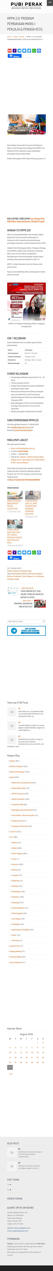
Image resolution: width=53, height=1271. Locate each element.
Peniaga (10, 579)
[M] (12, 712)
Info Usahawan (38, 576)
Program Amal (19, 821)
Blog (15, 37)
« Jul (10, 1074)
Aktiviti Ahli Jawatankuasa (24, 783)
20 (26, 1057)
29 (37, 1062)
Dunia (15, 859)
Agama (16, 842)
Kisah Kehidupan (20, 908)
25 (15, 1062)
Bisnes (17, 848)
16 (43, 1052)
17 (10, 1057)
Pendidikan (18, 924)
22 (37, 1057)
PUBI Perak (26, 5)
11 (15, 1052)
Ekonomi (17, 864)
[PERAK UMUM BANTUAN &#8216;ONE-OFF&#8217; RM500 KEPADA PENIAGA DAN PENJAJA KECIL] (15, 524)
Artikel (22, 37)
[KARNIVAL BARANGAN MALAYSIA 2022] (40, 607)
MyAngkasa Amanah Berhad (24, 810)
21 (32, 1057)
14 (32, 1052)
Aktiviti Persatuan (20, 799)
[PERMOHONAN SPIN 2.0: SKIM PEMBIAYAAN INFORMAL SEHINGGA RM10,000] (33, 495)
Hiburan (16, 870)
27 (26, 1062)
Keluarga (17, 886)
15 (37, 1052)
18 (15, 1057)
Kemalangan (18, 891)
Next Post (27, 601)
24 (10, 1062)
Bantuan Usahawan (14, 576)
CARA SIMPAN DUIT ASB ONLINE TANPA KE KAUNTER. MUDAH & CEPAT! (32, 594)
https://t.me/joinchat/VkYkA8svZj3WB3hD (24, 480)
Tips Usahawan (17, 962)
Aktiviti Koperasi (20, 794)
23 (43, 1057)
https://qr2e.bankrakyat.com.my (23, 448)
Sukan (16, 935)
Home (9, 37)
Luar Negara (18, 919)
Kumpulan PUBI (19, 804)
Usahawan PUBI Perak (22, 826)
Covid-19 (15, 832)
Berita (14, 777)
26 (21, 1062)
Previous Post (27, 588)
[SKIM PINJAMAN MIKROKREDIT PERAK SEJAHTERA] (15, 495)
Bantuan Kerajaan (19, 766)
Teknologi (17, 940)
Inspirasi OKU (16, 946)
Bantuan (24, 574)
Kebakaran (17, 881)
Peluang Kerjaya (18, 957)
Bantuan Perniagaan (20, 571)
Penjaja (16, 579)
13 (26, 1052)
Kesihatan (18, 897)
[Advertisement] (26, 86)
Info (14, 837)
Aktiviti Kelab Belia (20, 788)
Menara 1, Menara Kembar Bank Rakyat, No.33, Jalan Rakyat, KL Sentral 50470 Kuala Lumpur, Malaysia (28, 460)
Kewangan (18, 902)
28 (32, 1062)
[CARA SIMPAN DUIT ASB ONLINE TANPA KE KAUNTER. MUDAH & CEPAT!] (13, 595)
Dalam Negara (27, 576)
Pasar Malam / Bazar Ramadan (25, 815)
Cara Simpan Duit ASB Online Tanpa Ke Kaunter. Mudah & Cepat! (25, 220)
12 (21, 1052)
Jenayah (17, 875)
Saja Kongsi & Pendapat (23, 930)
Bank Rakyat (15, 574)
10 (10, 1052)
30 (43, 1062)
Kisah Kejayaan (19, 913)
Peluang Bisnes (17, 951)
